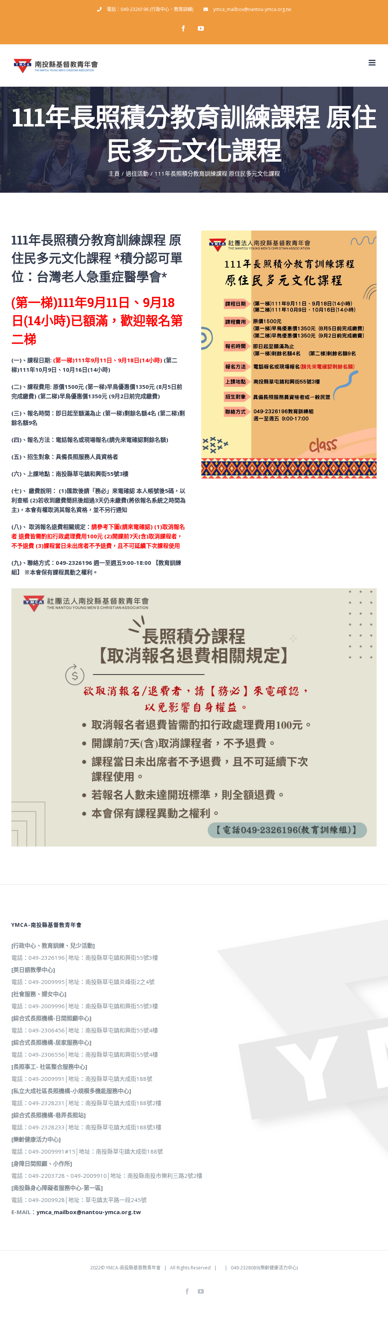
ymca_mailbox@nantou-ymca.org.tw (88, 1212)
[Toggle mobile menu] (373, 63)
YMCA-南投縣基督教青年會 (133, 1267)
